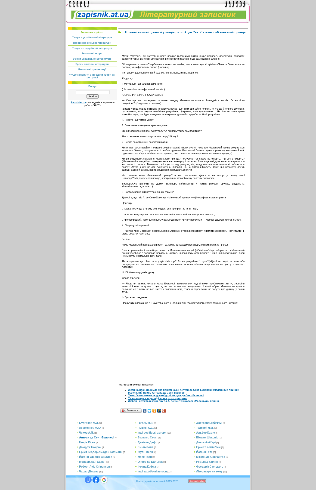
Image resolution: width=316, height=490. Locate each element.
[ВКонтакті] (144, 411)
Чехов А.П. (86, 432)
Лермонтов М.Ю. (90, 427)
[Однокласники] (154, 411)
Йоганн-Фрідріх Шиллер (95, 457)
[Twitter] (149, 411)
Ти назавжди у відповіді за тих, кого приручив (157, 398)
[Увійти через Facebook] (96, 479)
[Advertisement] (92, 176)
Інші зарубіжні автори (152, 471)
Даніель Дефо (147, 442)
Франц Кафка (147, 466)
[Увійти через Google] (104, 480)
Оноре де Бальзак (150, 461)
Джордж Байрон (90, 447)
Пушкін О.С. (146, 427)
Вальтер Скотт (148, 437)
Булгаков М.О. (89, 423)
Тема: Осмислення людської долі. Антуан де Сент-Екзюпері (166, 395)
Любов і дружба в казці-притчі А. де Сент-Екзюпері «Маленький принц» (174, 401)
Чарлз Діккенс (89, 471)
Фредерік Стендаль (209, 466)
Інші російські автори (152, 432)
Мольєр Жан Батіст (92, 461)
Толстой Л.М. (205, 427)
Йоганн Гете (204, 452)
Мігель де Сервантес (210, 457)
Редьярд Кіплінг (207, 461)
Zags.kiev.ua (78, 102)
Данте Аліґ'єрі (206, 442)
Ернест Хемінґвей (208, 447)
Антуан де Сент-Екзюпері (96, 437)
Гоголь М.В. (145, 423)
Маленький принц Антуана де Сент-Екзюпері (156, 392)
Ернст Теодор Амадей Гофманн (100, 452)
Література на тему (209, 471)
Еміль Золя (145, 447)
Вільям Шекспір (207, 437)
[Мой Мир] (159, 411)
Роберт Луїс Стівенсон (94, 466)
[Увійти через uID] (88, 479)
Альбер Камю (205, 432)
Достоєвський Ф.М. (209, 423)
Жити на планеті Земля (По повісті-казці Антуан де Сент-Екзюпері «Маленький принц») (183, 389)
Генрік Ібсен (87, 442)
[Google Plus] (164, 411)
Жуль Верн (145, 452)
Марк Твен (145, 457)
